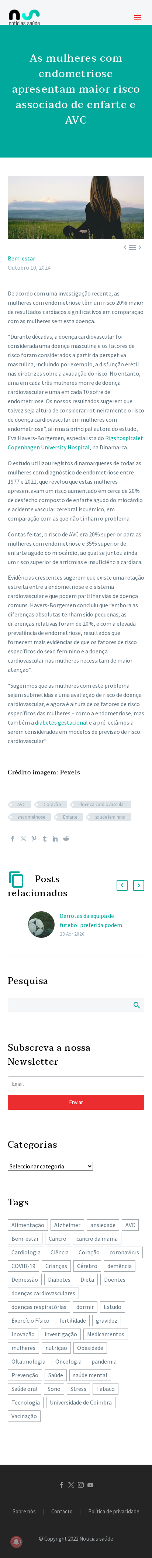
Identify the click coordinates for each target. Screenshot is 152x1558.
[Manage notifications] (16, 1542)
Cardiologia (26, 1252)
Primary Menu (137, 17)
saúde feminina (110, 817)
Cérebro (87, 1265)
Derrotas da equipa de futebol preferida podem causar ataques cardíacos (91, 925)
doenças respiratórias (38, 1306)
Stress (78, 1388)
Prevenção (24, 1375)
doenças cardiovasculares (43, 1293)
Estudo (112, 1306)
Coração (52, 804)
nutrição (56, 1347)
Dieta (87, 1279)
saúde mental (90, 1375)
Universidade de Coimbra (81, 1402)
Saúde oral (24, 1388)
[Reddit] (66, 839)
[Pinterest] (34, 839)
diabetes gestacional (61, 722)
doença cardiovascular (102, 804)
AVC (21, 804)
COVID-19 (23, 1265)
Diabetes (59, 1279)
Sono (54, 1388)
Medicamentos (105, 1334)
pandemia (104, 1361)
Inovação (23, 1334)
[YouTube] (90, 1485)
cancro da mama (97, 1238)
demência (119, 1265)
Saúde (55, 1375)
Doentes (114, 1279)
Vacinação (24, 1416)
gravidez (106, 1320)
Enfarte (70, 817)
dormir (85, 1306)
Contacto (62, 1511)
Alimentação (27, 1225)
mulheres (23, 1347)
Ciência (60, 1252)
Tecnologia (25, 1402)
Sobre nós (24, 1511)
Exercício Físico (30, 1320)
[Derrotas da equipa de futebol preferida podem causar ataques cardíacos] (44, 924)
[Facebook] (12, 839)
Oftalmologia (28, 1361)
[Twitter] (23, 839)
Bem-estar (21, 258)
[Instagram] (81, 1485)
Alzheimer (67, 1225)
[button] (122, 885)
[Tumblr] (45, 839)
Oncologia (68, 1361)
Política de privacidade (113, 1511)
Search (136, 1005)
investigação (61, 1334)
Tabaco (105, 1388)
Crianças (56, 1265)
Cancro (57, 1238)
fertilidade (72, 1320)
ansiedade (102, 1225)
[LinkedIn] (55, 839)
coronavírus (124, 1252)
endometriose (31, 817)
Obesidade (90, 1347)
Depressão (24, 1279)
